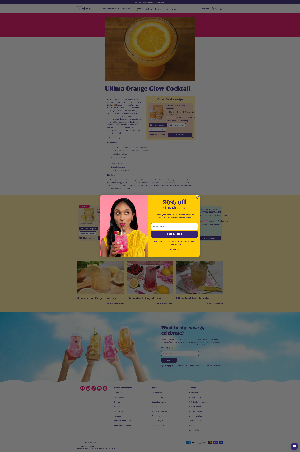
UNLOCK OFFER (174, 234)
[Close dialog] (197, 198)
